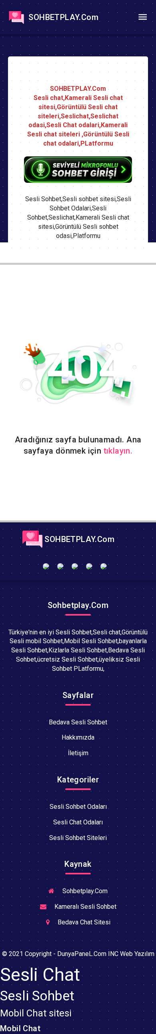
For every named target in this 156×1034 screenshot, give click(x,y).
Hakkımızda (78, 737)
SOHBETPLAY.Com (62, 17)
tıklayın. (118, 451)
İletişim (78, 753)
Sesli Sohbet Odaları (78, 806)
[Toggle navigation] (142, 17)
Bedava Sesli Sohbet (78, 722)
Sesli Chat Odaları (78, 822)
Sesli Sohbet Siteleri (78, 838)
